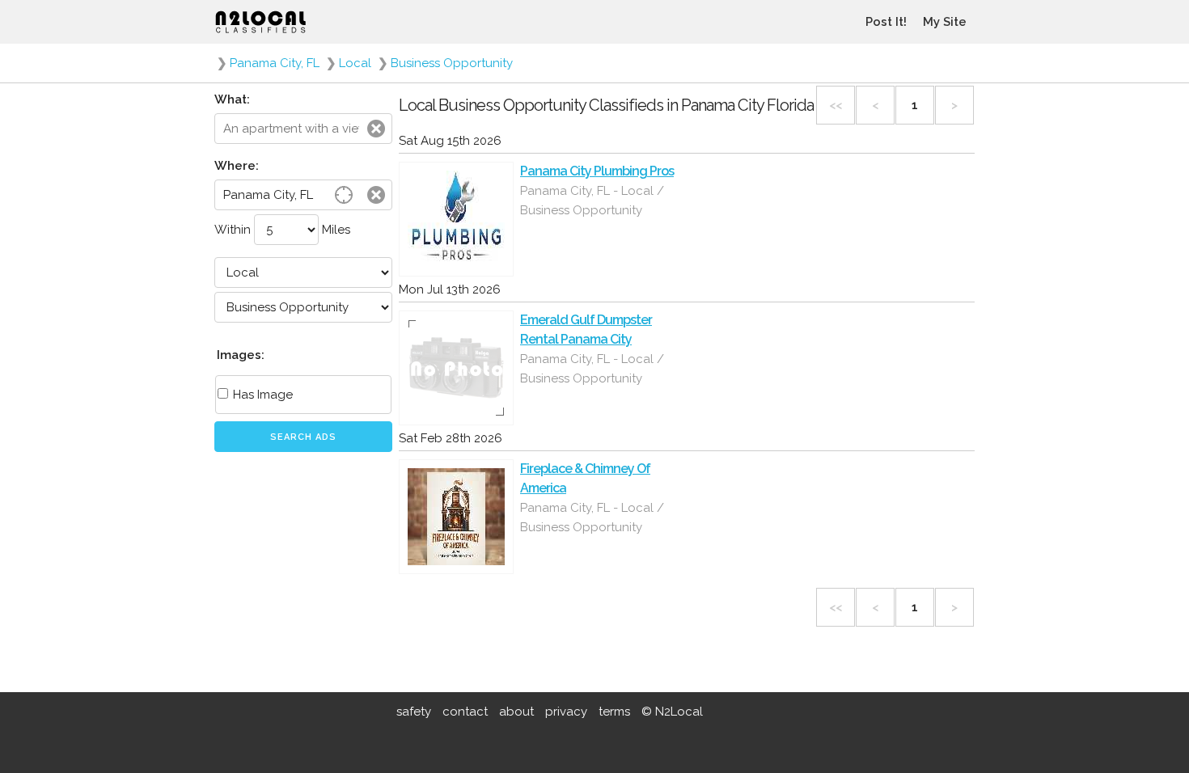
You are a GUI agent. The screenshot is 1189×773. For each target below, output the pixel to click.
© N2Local (672, 711)
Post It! (886, 22)
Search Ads (303, 437)
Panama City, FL (274, 63)
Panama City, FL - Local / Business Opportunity (592, 201)
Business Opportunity (452, 63)
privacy (566, 711)
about (516, 711)
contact (465, 711)
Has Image (261, 394)
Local (355, 63)
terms (614, 711)
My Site (945, 22)
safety (413, 711)
